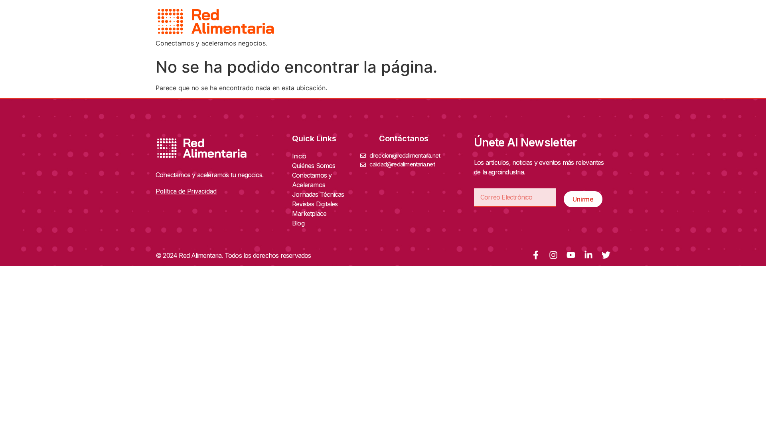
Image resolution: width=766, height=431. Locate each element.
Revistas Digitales (315, 204)
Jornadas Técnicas (318, 194)
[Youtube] (571, 255)
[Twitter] (606, 255)
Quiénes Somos (314, 166)
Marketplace (309, 213)
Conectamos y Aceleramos (312, 180)
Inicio (299, 156)
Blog (298, 223)
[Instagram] (553, 255)
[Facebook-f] (535, 255)
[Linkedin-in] (588, 255)
